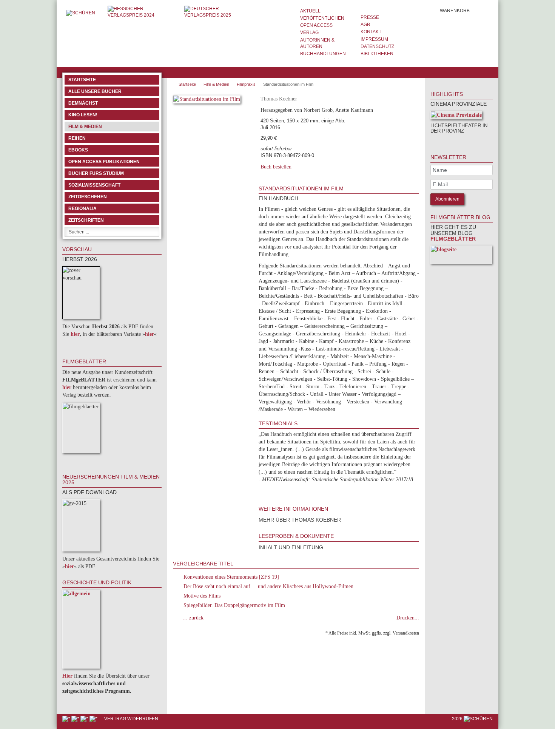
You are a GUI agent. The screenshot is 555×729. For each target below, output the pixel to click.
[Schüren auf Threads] (75, 718)
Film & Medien (85, 126)
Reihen (77, 138)
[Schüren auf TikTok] (84, 718)
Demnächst (83, 103)
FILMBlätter (453, 239)
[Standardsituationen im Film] (206, 100)
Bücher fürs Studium (96, 173)
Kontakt (371, 31)
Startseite (82, 79)
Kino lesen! (82, 114)
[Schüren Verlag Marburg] (81, 12)
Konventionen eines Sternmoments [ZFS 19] (231, 577)
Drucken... (407, 618)
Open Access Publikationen (104, 161)
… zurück (193, 618)
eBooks (78, 150)
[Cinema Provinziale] (456, 116)
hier (75, 334)
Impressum (374, 39)
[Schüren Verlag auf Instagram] (94, 718)
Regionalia (82, 208)
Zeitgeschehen (87, 196)
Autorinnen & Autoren (317, 43)
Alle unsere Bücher (95, 91)
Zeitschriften (86, 220)
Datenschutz (377, 46)
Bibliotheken (377, 53)
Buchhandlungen (323, 53)
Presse (370, 17)
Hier (67, 676)
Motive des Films (201, 596)
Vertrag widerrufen (131, 718)
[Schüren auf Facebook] (66, 718)
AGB (365, 24)
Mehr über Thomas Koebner (300, 520)
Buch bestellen (276, 167)
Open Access (316, 25)
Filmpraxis (246, 84)
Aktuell (310, 11)
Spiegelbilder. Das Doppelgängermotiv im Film (234, 605)
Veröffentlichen (322, 18)
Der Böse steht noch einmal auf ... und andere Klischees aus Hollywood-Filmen (268, 586)
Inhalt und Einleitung (291, 547)
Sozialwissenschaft (94, 185)
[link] (440, 141)
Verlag (309, 32)
